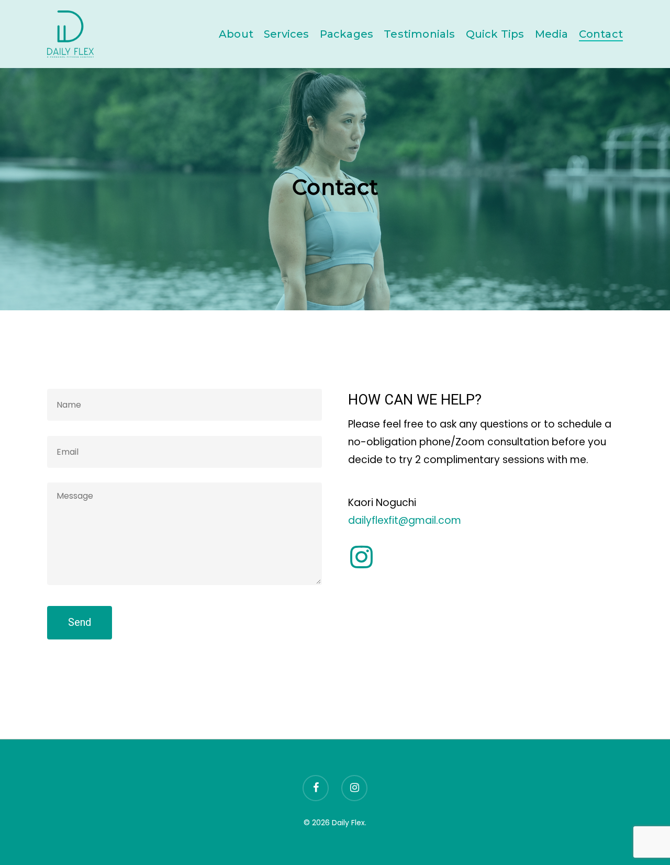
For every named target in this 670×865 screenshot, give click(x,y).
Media (551, 34)
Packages (347, 34)
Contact (601, 34)
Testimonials (419, 34)
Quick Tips (495, 34)
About (236, 34)
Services (286, 34)
